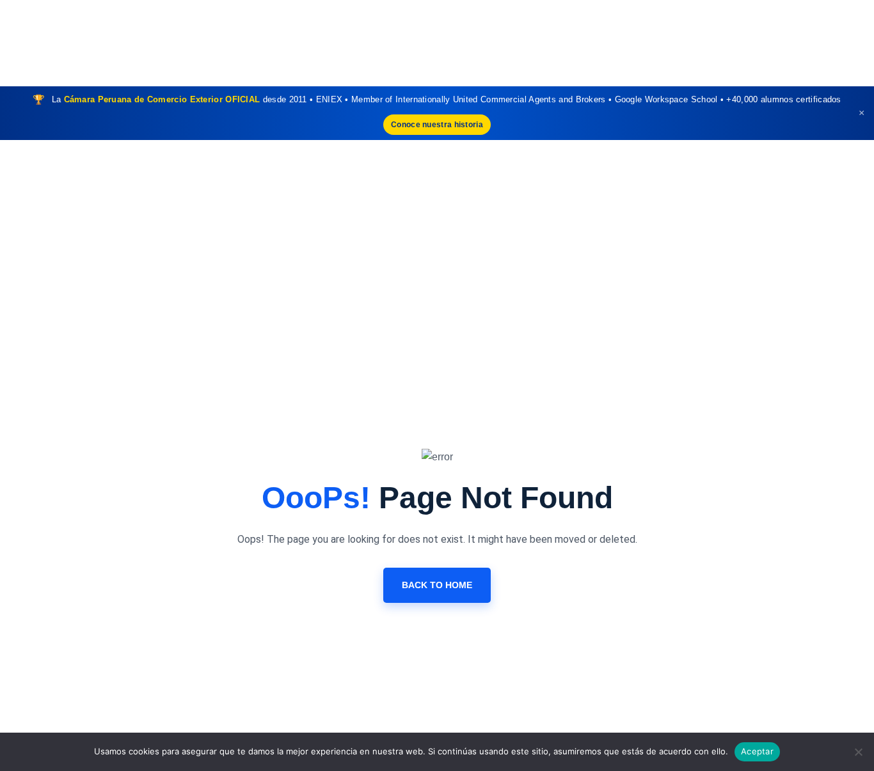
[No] (858, 751)
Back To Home (437, 585)
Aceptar (757, 751)
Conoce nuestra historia (437, 124)
